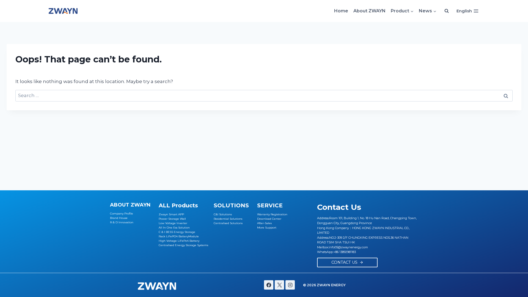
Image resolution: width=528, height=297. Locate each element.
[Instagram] (290, 285)
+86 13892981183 (344, 252)
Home (341, 10)
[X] (279, 285)
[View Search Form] (446, 11)
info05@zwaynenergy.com (348, 247)
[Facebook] (268, 285)
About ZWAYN (369, 10)
